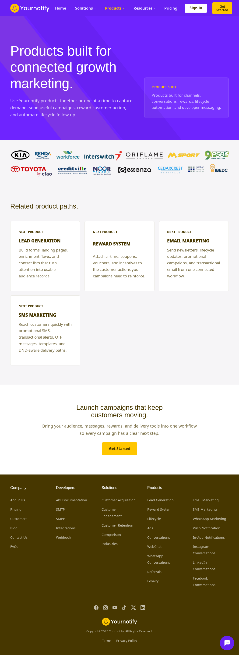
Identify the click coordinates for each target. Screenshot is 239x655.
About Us (17, 500)
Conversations (158, 537)
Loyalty (152, 581)
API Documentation (71, 500)
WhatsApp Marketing (209, 519)
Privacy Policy (126, 640)
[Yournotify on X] (133, 608)
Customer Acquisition (119, 500)
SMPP (60, 519)
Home (60, 8)
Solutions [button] (84, 8)
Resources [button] (143, 8)
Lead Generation (160, 500)
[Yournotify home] (29, 8)
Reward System (159, 509)
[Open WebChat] (227, 643)
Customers (18, 519)
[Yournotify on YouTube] (114, 608)
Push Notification (206, 528)
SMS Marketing (205, 509)
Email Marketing (206, 500)
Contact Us (19, 537)
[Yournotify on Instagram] (105, 608)
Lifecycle (154, 519)
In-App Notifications (209, 537)
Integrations (66, 528)
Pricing (170, 8)
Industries (110, 544)
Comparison (111, 534)
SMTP (60, 509)
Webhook (63, 537)
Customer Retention (117, 525)
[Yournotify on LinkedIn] (143, 608)
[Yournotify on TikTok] (124, 608)
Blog (14, 528)
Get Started (222, 8)
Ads (150, 528)
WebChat (154, 546)
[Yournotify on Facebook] (96, 608)
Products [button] (113, 8)
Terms (107, 640)
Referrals (154, 572)
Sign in (196, 8)
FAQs (14, 546)
